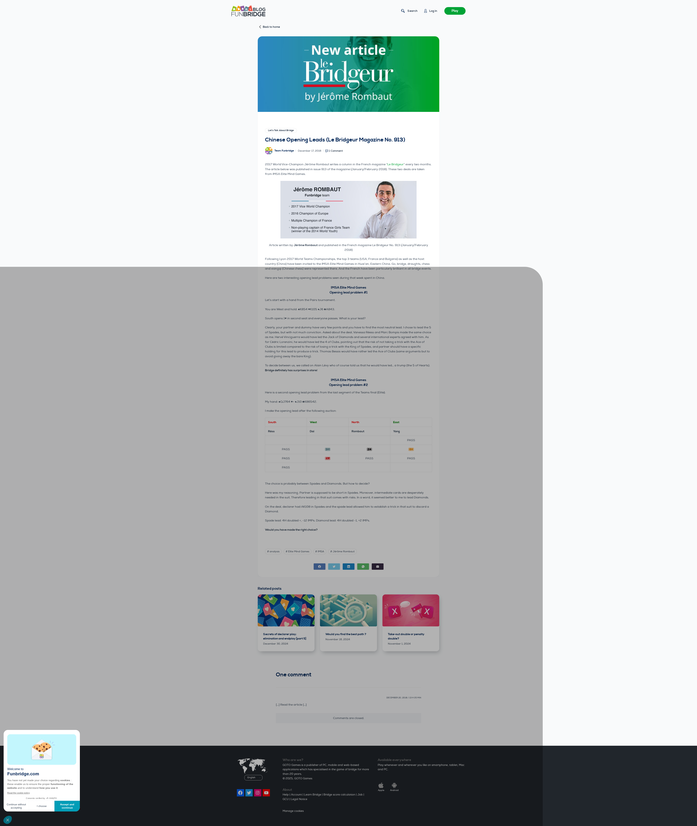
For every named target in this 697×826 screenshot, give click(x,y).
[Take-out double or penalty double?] (410, 610)
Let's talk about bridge (281, 130)
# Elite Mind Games (297, 551)
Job (360, 794)
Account (296, 794)
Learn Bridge (312, 794)
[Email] (378, 566)
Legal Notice (299, 799)
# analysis (273, 551)
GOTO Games (303, 778)
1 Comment (336, 150)
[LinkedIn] (348, 566)
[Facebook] (319, 566)
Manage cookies (293, 811)
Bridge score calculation (339, 794)
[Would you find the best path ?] (348, 610)
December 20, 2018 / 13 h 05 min (403, 698)
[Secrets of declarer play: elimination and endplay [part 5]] (286, 610)
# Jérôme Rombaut (342, 551)
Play (455, 11)
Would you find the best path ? (345, 634)
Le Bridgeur (395, 164)
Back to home (271, 27)
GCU (286, 799)
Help (286, 794)
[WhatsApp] (363, 566)
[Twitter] (334, 566)
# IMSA (319, 551)
